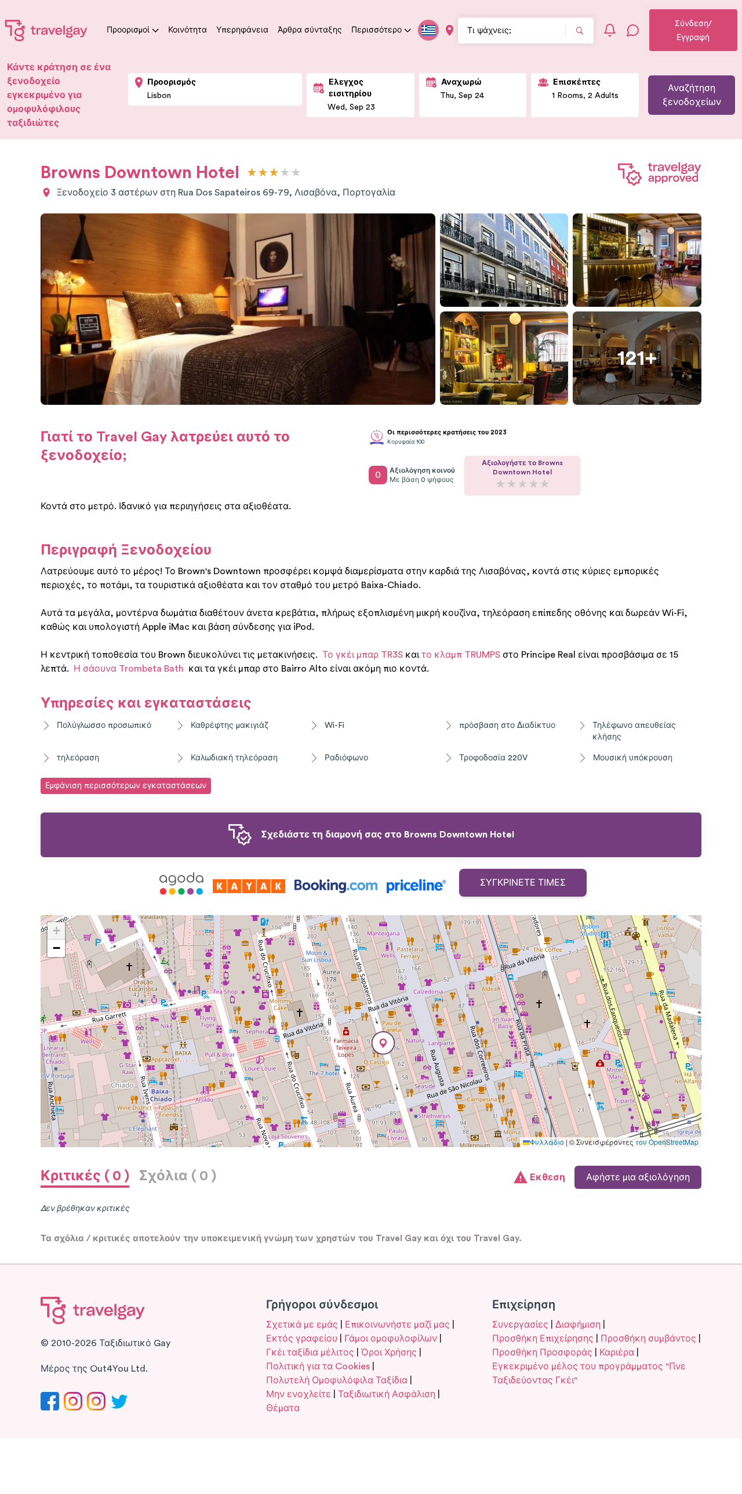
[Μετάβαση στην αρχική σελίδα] (46, 30)
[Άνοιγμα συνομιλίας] (633, 30)
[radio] (251, 173)
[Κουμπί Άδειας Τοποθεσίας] (449, 30)
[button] (383, 1043)
